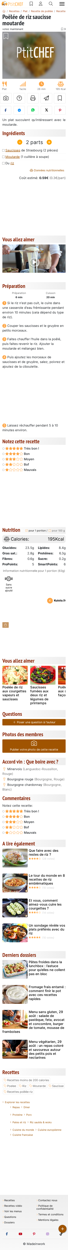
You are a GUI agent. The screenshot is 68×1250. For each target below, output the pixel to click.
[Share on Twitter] (46, 110)
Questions (10, 1216)
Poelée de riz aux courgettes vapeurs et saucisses (14, 693)
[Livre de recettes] (31, 3)
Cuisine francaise (22, 1134)
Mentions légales (48, 1219)
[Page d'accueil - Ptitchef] (4, 11)
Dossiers (9, 1222)
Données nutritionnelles (48, 170)
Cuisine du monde (23, 1129)
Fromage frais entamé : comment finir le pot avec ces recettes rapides (47, 993)
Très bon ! (31, 448)
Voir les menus (13, 1211)
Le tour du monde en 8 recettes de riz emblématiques (47, 879)
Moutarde (12, 157)
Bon (26, 454)
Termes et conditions (50, 1214)
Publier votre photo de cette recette (34, 749)
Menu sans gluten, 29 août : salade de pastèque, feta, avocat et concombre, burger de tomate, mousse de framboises (33, 1022)
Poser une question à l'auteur (36, 722)
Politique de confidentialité (44, 1207)
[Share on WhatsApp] (32, 110)
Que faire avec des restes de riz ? (43, 852)
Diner (27, 1107)
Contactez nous (47, 1200)
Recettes (9, 1200)
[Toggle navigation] (62, 4)
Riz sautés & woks (41, 1122)
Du (9, 163)
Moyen (28, 459)
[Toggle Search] (50, 3)
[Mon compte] (40, 3)
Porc (29, 1114)
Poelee (11, 1086)
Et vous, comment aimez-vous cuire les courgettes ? (45, 904)
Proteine (17, 1114)
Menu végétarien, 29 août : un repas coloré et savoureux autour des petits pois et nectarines (46, 1050)
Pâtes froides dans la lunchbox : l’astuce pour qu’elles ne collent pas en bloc (47, 968)
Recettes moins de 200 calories (28, 1080)
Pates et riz (19, 1122)
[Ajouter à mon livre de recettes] (60, 98)
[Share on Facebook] (5, 110)
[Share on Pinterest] (60, 110)
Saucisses (12, 150)
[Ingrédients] (5, 625)
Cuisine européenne (49, 1129)
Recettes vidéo (13, 1205)
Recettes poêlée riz (20, 1091)
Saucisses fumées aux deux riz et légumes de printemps (39, 695)
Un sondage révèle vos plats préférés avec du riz (47, 929)
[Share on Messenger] (19, 110)
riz (12, 163)
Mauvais (29, 470)
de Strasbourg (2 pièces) (31, 150)
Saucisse (58, 1086)
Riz (24, 1086)
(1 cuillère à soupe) (27, 157)
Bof (26, 464)
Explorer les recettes (17, 1102)
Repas (16, 1107)
